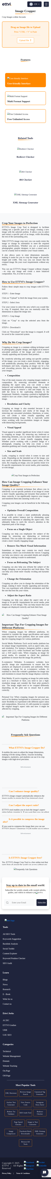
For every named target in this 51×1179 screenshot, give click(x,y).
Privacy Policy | (8, 1173)
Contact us (7, 1004)
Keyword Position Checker (14, 958)
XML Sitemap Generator (40, 1132)
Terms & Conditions (23, 1173)
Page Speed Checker (18, 1123)
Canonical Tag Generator (40, 1093)
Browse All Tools (25, 1143)
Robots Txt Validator (11, 1113)
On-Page (6, 1071)
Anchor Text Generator (11, 1104)
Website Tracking (10, 1066)
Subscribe (42, 902)
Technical (7, 1051)
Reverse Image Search (25, 1093)
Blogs (5, 980)
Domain (6, 1061)
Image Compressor (11, 1132)
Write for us (7, 999)
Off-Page (6, 1075)
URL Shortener (11, 1093)
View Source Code (25, 1104)
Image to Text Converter (33, 1123)
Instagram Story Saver (40, 1104)
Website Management (12, 1056)
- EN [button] (35, 4)
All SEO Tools (9, 934)
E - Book (6, 994)
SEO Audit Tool (25, 1113)
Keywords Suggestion (12, 939)
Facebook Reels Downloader (25, 1132)
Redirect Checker (40, 1113)
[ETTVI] (7, 4)
